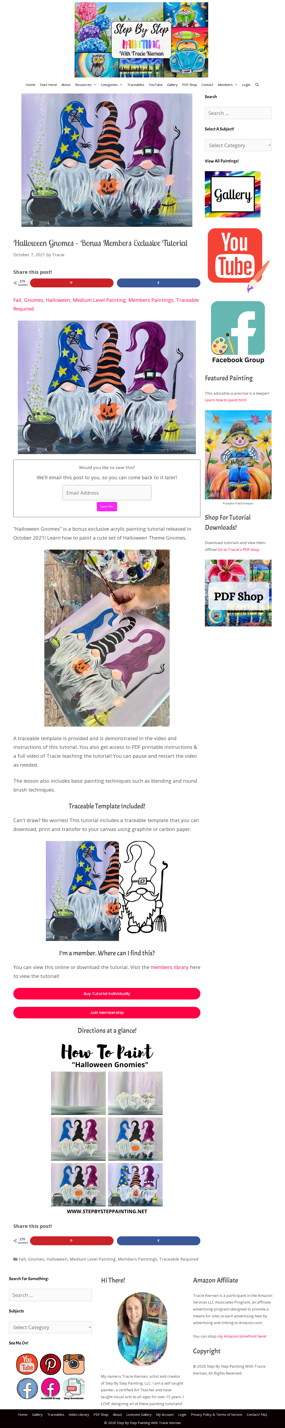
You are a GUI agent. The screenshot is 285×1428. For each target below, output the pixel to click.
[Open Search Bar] (256, 84)
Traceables (135, 84)
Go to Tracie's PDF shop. (239, 549)
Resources (83, 84)
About (66, 84)
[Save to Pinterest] (72, 282)
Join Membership (107, 1012)
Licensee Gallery (139, 1414)
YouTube (156, 84)
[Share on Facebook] (158, 282)
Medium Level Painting (99, 300)
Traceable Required (179, 1259)
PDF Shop (189, 84)
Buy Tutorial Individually (107, 993)
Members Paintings (150, 300)
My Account (165, 1414)
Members (225, 84)
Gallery (172, 84)
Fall (17, 300)
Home (30, 84)
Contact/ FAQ (257, 1414)
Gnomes (33, 300)
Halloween (58, 300)
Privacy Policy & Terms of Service (216, 1414)
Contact (207, 84)
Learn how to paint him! (225, 399)
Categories (109, 84)
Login (246, 84)
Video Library (79, 1414)
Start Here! (48, 84)
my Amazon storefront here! (241, 1336)
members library (170, 967)
